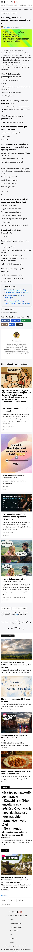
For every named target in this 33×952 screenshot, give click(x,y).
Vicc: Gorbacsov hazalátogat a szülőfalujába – (14, 297)
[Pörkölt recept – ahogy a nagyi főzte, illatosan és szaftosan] (16, 760)
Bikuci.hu (7, 949)
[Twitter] (16, 916)
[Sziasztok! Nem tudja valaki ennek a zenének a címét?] (16, 453)
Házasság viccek (6, 426)
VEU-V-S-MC (16, 608)
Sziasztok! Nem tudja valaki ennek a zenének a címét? (16, 476)
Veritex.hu (24, 946)
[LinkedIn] (26, 916)
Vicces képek (5, 486)
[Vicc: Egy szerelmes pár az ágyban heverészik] (16, 386)
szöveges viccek (6, 608)
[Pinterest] (21, 916)
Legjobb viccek (6, 904)
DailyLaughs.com (16, 946)
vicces (24, 608)
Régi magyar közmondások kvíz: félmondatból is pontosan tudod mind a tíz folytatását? (14, 879)
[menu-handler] (2, 2)
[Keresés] (31, 2)
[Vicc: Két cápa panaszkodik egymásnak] (16, 812)
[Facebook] (15, 356)
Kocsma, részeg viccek (8, 597)
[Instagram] (11, 916)
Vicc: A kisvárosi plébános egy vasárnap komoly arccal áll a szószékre (17, 302)
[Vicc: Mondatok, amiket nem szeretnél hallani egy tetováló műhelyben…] (16, 502)
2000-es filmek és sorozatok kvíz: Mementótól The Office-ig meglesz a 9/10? (16, 737)
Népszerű (4, 900)
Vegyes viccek (5, 13)
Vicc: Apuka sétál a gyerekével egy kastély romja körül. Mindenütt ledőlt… (16, 291)
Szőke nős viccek (17, 597)
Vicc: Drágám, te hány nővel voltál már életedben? (14, 580)
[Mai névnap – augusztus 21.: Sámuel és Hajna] (16, 686)
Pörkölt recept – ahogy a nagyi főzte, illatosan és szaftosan (16, 772)
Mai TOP (21, 900)
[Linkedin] (17, 356)
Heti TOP (13, 900)
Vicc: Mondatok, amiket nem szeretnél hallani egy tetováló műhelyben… (15, 516)
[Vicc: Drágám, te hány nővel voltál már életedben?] (16, 558)
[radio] (1, 313)
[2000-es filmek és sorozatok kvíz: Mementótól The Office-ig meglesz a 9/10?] (16, 722)
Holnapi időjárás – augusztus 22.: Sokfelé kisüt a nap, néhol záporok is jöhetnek (16, 665)
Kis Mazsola (7, 27)
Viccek (13, 13)
